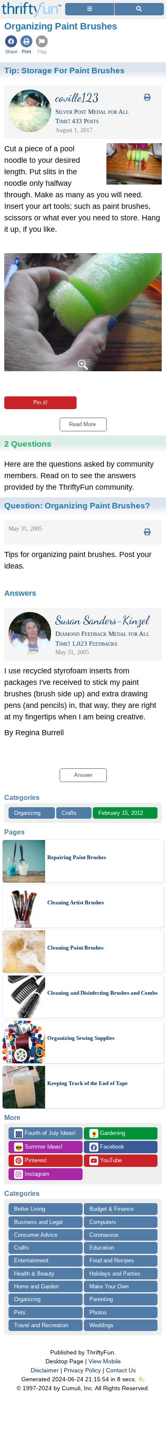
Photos (98, 1312)
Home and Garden (36, 1286)
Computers (102, 1222)
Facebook (111, 1146)
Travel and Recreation (41, 1325)
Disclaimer (45, 1370)
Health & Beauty (34, 1273)
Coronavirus (104, 1235)
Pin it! (40, 402)
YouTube (110, 1160)
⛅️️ (141, 1379)
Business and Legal (38, 1222)
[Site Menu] (89, 9)
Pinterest (35, 1160)
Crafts (69, 813)
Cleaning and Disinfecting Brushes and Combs (102, 993)
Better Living (29, 1209)
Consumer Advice (35, 1235)
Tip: (64, 70)
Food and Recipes (111, 1260)
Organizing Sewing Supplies (80, 1038)
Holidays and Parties (114, 1273)
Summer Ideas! (39, 1147)
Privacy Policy (82, 1370)
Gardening (108, 1133)
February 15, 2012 (120, 813)
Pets (20, 1312)
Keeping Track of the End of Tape (87, 1083)
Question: (77, 505)
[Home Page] (31, 5)
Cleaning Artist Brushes (75, 902)
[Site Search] (139, 9)
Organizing (27, 813)
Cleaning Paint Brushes (75, 947)
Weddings (101, 1325)
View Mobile (105, 1361)
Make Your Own (109, 1286)
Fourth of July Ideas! (45, 1133)
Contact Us (121, 1370)
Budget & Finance (111, 1209)
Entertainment (31, 1260)
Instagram (36, 1174)
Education (101, 1247)
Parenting (101, 1299)
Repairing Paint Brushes (76, 857)
